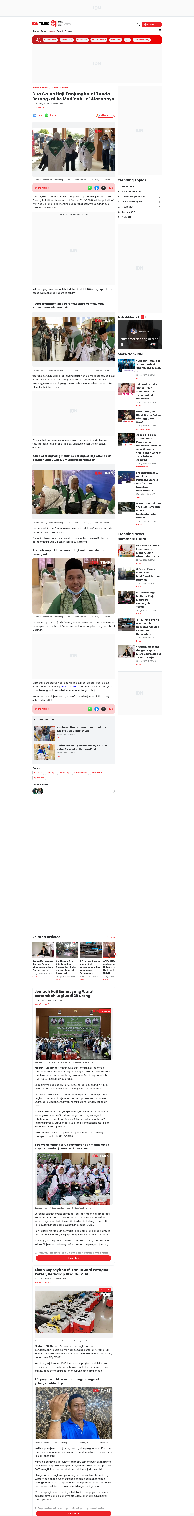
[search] (138, 24)
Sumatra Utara (69, 686)
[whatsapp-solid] (90, 188)
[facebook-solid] (96, 188)
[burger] (160, 29)
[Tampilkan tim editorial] (113, 791)
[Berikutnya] (115, 919)
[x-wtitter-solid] (103, 188)
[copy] (110, 188)
